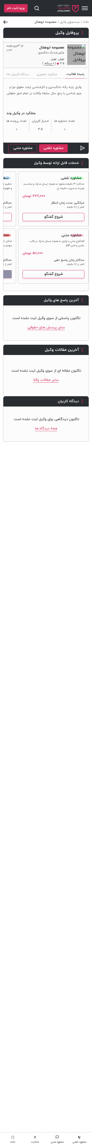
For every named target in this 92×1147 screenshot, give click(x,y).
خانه (86, 22)
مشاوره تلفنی (53, 148)
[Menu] (85, 8)
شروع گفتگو (53, 216)
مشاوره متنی (22, 148)
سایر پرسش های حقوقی (46, 327)
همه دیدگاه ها (46, 428)
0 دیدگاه (49, 63)
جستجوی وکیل (70, 22)
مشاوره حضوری (47, 74)
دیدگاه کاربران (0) (17, 74)
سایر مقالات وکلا (46, 380)
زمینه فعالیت (75, 74)
